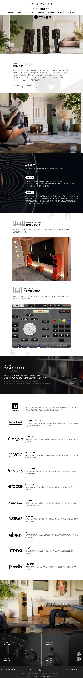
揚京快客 (36, 676)
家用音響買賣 (43, 673)
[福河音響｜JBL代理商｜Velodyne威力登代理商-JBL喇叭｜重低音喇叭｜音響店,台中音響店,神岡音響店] (41, 4)
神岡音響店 (35, 673)
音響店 (22, 673)
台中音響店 (28, 673)
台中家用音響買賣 (52, 673)
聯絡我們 (30, 85)
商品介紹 (16, 85)
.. (46, 676)
